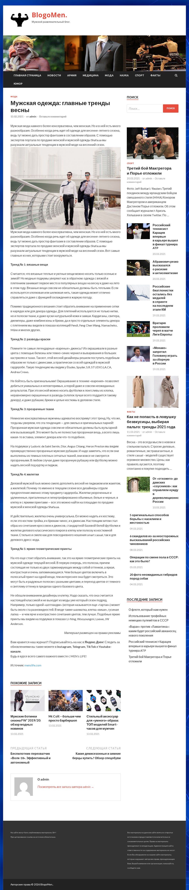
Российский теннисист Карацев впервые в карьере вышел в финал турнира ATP (165, 236)
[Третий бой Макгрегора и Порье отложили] (152, 160)
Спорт (139, 75)
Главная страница (27, 75)
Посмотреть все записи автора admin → (65, 786)
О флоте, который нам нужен (148, 609)
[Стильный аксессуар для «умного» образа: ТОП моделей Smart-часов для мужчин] (104, 712)
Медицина (91, 75)
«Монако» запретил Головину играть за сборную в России (165, 355)
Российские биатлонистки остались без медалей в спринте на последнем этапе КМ (163, 298)
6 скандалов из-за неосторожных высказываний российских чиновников (154, 539)
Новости (54, 75)
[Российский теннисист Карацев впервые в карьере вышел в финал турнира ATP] (138, 238)
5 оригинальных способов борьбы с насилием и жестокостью (149, 518)
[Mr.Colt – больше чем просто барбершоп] (66, 712)
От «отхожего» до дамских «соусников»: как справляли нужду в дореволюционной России (167, 490)
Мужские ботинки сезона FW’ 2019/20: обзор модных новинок (26, 722)
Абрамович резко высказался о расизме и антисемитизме (165, 267)
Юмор (18, 83)
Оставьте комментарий (52, 116)
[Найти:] (152, 108)
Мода (109, 75)
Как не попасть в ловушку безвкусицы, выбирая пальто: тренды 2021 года (151, 421)
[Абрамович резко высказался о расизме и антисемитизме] (138, 274)
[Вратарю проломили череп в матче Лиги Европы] (138, 336)
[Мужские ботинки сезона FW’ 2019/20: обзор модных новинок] (28, 712)
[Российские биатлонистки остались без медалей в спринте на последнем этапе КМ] (138, 299)
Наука (124, 75)
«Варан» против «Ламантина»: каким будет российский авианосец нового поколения (152, 631)
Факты (155, 75)
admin (32, 116)
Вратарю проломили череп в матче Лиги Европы (163, 328)
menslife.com (33, 665)
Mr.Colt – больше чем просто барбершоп (65, 718)
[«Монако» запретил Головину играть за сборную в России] (138, 360)
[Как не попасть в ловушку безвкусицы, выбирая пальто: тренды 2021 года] (152, 408)
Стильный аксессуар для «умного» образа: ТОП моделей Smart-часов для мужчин (103, 722)
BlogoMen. (49, 14)
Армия (71, 75)
